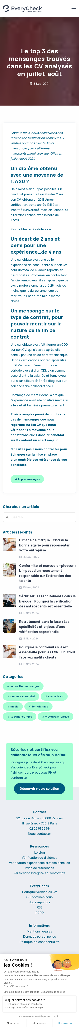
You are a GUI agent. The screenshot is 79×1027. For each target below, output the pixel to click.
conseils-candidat (22, 696)
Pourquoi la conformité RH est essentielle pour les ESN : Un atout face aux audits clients (47, 652)
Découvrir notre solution (39, 788)
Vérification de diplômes (39, 858)
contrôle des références (37, 459)
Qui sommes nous (39, 897)
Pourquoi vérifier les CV (39, 892)
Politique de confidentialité (40, 942)
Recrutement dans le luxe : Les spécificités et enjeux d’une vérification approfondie (44, 626)
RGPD (39, 913)
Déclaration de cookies (53, 992)
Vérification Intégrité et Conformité (40, 873)
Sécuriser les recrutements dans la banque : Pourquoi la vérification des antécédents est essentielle (47, 601)
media (14, 706)
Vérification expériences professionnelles (39, 863)
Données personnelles (39, 936)
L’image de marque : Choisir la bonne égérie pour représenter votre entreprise (44, 545)
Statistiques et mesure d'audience (25, 1004)
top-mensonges (29, 479)
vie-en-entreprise (57, 716)
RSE (39, 907)
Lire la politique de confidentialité (21, 992)
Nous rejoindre (39, 902)
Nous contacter (39, 834)
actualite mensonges (24, 686)
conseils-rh (55, 696)
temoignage (40, 706)
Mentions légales (39, 931)
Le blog (39, 852)
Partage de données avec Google (25, 1007)
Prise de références (39, 868)
